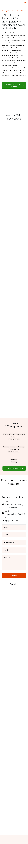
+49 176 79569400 (11, 521)
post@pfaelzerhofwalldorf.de (16, 514)
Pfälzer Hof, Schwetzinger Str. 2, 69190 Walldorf (14, 506)
